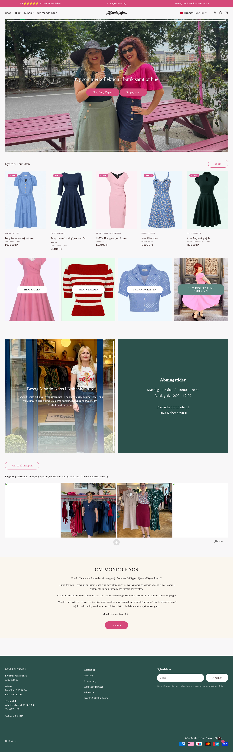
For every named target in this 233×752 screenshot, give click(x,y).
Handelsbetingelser (93, 686)
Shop (8, 12)
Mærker (28, 12)
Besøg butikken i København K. (192, 3)
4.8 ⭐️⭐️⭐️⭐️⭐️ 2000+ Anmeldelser (40, 3)
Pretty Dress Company (108, 233)
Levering (88, 675)
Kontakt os (89, 669)
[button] (33, 510)
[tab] (17, 164)
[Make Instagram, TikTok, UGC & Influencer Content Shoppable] (218, 542)
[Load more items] (116, 542)
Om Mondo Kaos (47, 12)
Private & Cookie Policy (96, 698)
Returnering (90, 681)
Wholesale (89, 692)
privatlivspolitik (216, 686)
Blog (17, 12)
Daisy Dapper (12, 233)
